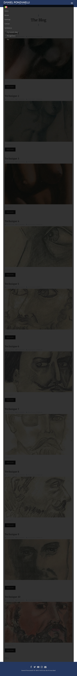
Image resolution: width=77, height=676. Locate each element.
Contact (7, 24)
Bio (8, 39)
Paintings (7, 19)
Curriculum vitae (12, 32)
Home (7, 11)
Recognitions (11, 36)
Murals (7, 15)
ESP (6, 7)
